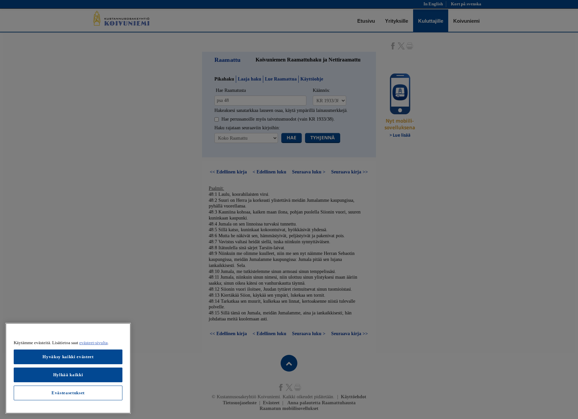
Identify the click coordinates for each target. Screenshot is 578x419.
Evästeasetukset (68, 392)
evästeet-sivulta (93, 342)
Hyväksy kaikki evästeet (67, 356)
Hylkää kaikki (68, 374)
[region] (68, 368)
